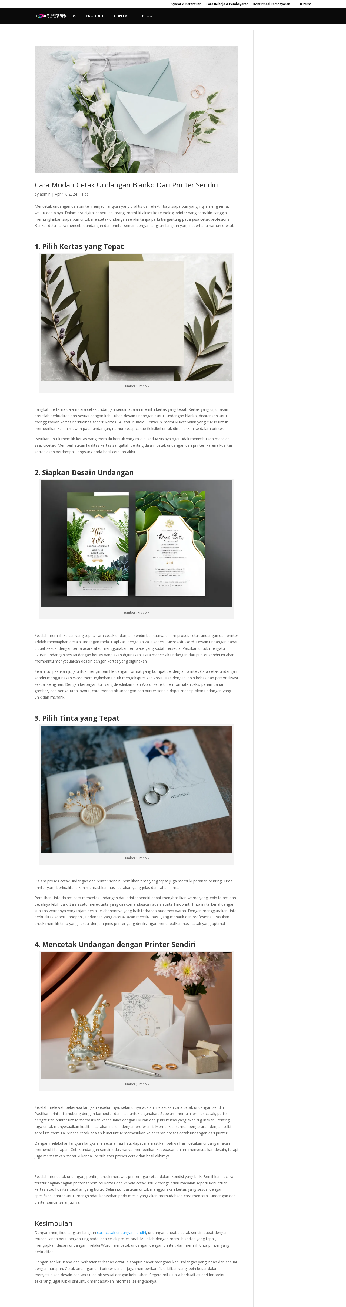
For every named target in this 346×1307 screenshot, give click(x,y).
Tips (85, 194)
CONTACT (123, 16)
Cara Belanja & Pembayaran (227, 4)
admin (45, 194)
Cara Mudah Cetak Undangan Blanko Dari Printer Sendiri (126, 185)
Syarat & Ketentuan (186, 4)
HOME (41, 16)
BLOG (147, 16)
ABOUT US (66, 16)
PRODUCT (95, 16)
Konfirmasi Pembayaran (271, 4)
